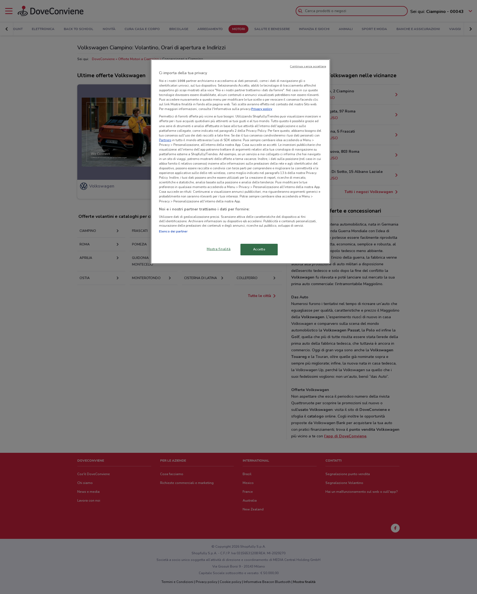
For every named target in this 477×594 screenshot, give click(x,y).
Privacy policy (261, 109)
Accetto (259, 249)
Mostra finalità (219, 249)
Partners (165, 140)
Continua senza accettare (308, 66)
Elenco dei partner (173, 231)
